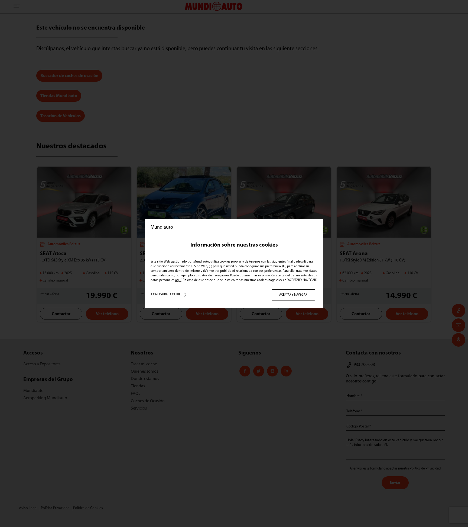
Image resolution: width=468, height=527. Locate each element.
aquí (178, 280)
